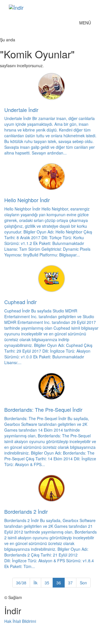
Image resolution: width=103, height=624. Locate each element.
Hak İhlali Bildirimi (20, 621)
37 (70, 583)
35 (47, 583)
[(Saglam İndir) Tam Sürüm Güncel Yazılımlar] (47, 7)
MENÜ (86, 24)
